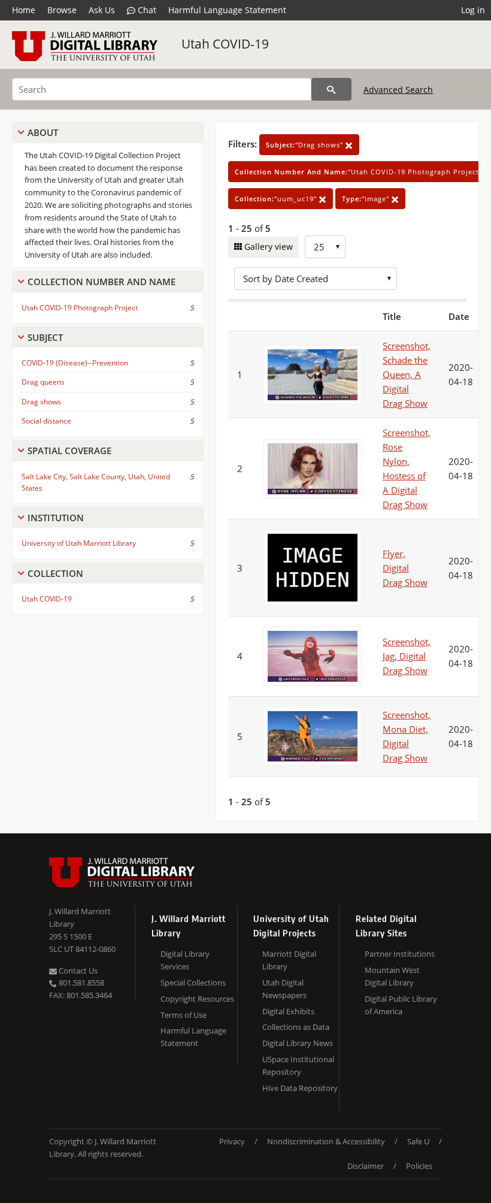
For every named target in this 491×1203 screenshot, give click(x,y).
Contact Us (77, 970)
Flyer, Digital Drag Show (405, 568)
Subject (45, 337)
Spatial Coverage (69, 451)
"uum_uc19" (277, 198)
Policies (419, 1165)
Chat (145, 10)
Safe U (418, 1141)
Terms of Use (183, 1014)
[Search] (331, 89)
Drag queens (43, 382)
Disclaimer (365, 1165)
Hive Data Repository (300, 1088)
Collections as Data (295, 1026)
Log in (473, 10)
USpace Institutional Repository (298, 1065)
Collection (55, 573)
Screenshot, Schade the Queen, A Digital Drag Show (407, 374)
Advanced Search (398, 89)
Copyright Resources (197, 998)
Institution (56, 518)
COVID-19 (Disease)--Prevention (75, 363)
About (43, 132)
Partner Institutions (400, 953)
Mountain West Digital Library (392, 976)
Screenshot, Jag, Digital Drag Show (407, 656)
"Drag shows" (305, 144)
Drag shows (41, 402)
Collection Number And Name (101, 282)
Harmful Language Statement (227, 10)
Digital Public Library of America (401, 1005)
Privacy (232, 1141)
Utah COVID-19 (225, 43)
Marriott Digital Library (289, 960)
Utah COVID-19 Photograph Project (80, 308)
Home (23, 10)
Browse (62, 10)
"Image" (367, 198)
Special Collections (193, 982)
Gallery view (267, 246)
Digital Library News (297, 1043)
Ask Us (102, 10)
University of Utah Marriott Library (79, 543)
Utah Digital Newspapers (284, 989)
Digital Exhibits (288, 1011)
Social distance (46, 421)
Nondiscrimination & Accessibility (326, 1141)
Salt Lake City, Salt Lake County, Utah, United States (96, 482)
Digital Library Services (185, 960)
